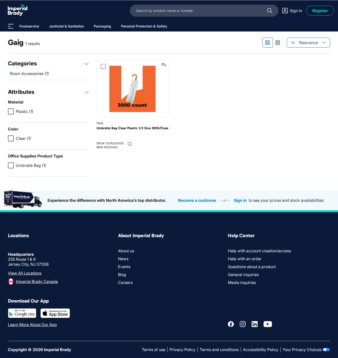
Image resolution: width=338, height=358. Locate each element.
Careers (125, 282)
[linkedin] (255, 324)
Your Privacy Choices (302, 349)
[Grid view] (267, 43)
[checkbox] (11, 111)
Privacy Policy (182, 349)
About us (126, 250)
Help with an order (245, 258)
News (123, 258)
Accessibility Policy (260, 349)
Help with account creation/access (259, 250)
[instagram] (243, 324)
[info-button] (130, 144)
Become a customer (197, 200)
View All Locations (24, 273)
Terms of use (153, 349)
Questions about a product (252, 266)
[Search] (269, 10)
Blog (122, 274)
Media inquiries (242, 282)
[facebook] (231, 324)
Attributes (21, 92)
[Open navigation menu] (10, 26)
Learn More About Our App (32, 324)
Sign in (240, 200)
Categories (22, 63)
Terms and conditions (219, 349)
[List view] (278, 43)
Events (124, 266)
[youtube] (268, 324)
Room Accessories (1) (29, 73)
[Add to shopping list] (164, 65)
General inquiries (243, 274)
